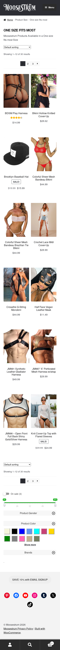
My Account (10, 645)
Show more (30, 544)
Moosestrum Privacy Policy (18, 628)
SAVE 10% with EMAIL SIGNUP (30, 579)
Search (30, 645)
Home (10, 19)
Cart (46, 642)
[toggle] (53, 513)
